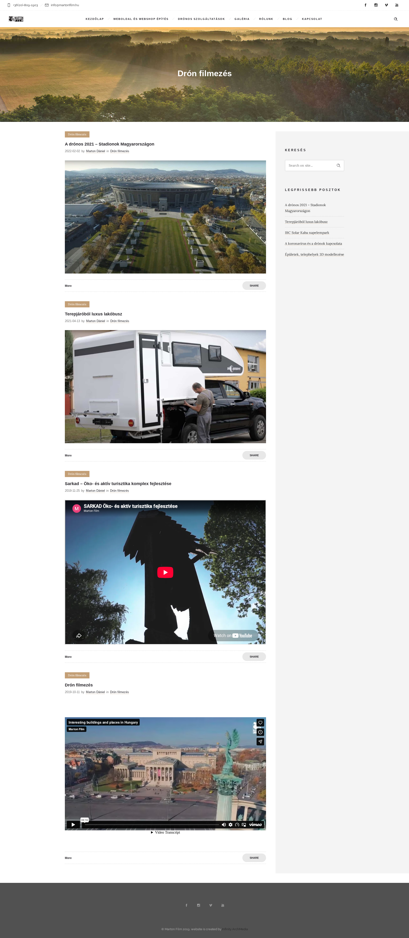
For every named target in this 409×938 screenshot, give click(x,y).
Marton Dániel (95, 151)
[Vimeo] (386, 5)
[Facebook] (365, 5)
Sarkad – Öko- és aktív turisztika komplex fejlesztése (118, 483)
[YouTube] (396, 5)
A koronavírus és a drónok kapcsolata (313, 243)
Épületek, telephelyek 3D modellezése (314, 254)
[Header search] (395, 19)
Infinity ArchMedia (235, 929)
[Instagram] (376, 5)
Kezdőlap (95, 19)
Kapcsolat (312, 19)
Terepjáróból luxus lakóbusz (93, 314)
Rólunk (266, 19)
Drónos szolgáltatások (201, 19)
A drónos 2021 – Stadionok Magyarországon (109, 144)
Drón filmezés (79, 685)
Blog (288, 19)
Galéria (242, 19)
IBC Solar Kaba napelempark (307, 232)
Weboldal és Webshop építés (141, 19)
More (68, 286)
